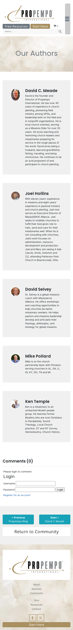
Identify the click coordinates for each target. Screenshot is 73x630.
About (36, 584)
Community (36, 593)
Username (9, 483)
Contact (36, 609)
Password (9, 489)
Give (36, 600)
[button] (67, 19)
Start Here (40, 26)
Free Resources (16, 26)
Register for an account (16, 495)
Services (36, 589)
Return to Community (36, 531)
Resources (36, 604)
